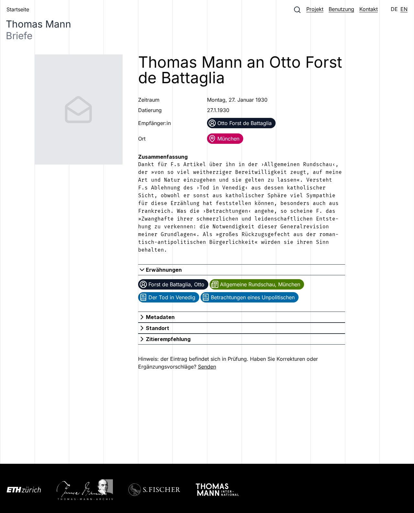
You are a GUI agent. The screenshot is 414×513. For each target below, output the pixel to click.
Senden (207, 366)
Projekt (314, 9)
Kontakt (368, 9)
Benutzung (341, 9)
